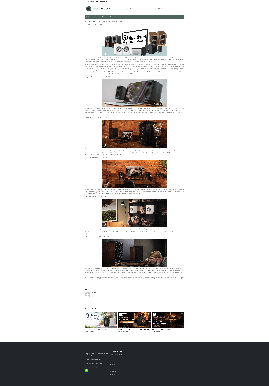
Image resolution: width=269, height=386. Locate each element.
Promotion (132, 17)
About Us (112, 17)
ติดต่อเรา (112, 368)
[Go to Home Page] (85, 21)
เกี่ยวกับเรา (112, 364)
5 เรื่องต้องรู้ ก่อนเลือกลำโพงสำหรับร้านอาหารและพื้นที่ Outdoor (98, 329)
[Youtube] (89, 367)
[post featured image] (101, 320)
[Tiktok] (96, 367)
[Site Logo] (99, 8)
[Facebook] (86, 367)
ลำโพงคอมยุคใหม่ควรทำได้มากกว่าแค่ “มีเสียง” (161, 329)
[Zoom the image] (86, 369)
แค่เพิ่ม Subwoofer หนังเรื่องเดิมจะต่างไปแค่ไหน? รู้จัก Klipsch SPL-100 (133, 329)
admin (95, 24)
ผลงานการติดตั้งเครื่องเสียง (116, 354)
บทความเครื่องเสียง (114, 361)
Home (103, 17)
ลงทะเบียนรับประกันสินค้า (115, 371)
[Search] (166, 8)
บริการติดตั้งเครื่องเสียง (115, 374)
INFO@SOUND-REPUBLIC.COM (93, 363)
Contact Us (156, 17)
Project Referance (144, 17)
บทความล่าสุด (122, 17)
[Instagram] (93, 367)
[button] (133, 336)
